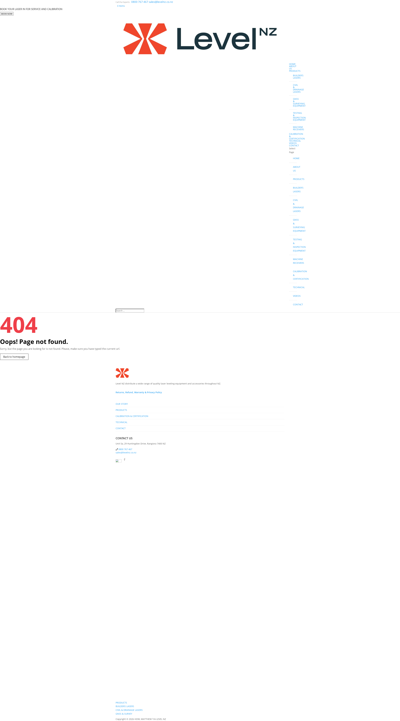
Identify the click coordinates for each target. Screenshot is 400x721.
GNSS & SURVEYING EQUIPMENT (295, 102)
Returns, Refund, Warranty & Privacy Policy (139, 392)
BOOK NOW (6, 13)
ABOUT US (292, 67)
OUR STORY (122, 403)
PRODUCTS (294, 70)
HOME (292, 64)
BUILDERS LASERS (125, 706)
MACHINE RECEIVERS (295, 128)
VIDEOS (293, 143)
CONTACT (294, 145)
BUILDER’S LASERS (295, 76)
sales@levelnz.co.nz (126, 452)
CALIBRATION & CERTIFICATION (295, 275)
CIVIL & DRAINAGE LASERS (295, 88)
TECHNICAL (295, 140)
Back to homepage (14, 356)
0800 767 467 (140, 2)
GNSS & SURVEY (124, 713)
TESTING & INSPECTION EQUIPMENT (295, 116)
